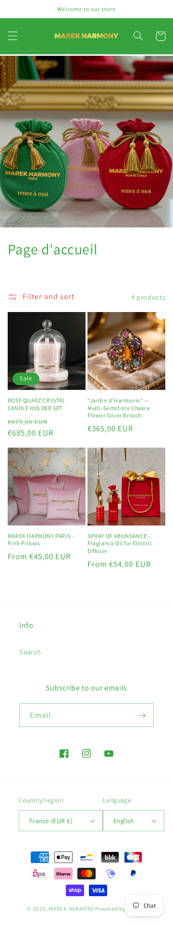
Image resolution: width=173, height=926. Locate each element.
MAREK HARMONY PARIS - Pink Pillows (41, 539)
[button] (12, 36)
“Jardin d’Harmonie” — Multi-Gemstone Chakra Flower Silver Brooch (118, 408)
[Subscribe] (142, 715)
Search (30, 651)
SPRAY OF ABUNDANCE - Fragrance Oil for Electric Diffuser (119, 543)
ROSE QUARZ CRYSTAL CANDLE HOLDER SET (37, 404)
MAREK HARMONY (71, 908)
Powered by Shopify (120, 908)
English (123, 820)
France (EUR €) (51, 820)
